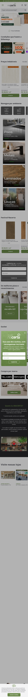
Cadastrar (14, 362)
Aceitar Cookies (14, 694)
